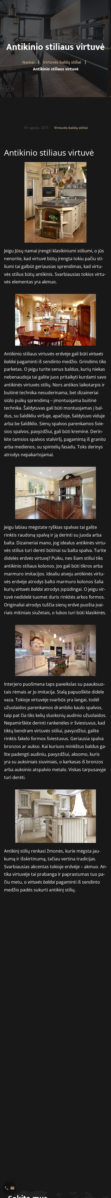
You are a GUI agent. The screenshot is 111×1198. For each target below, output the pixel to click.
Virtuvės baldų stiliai (71, 127)
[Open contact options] (9, 1188)
